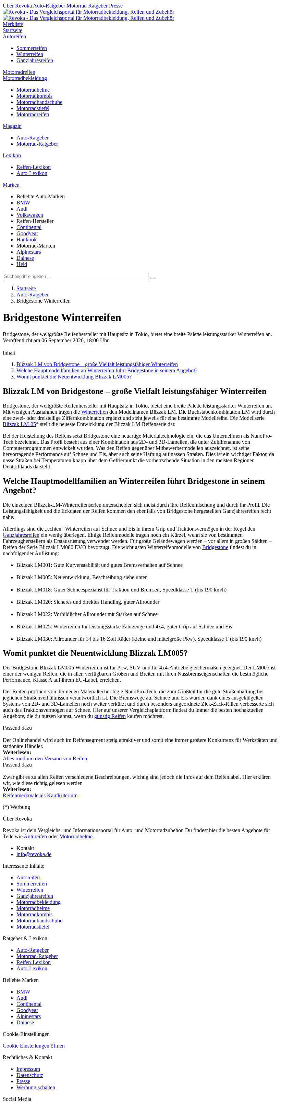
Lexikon (12, 155)
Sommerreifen (31, 48)
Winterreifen (29, 54)
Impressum (28, 1069)
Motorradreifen (19, 72)
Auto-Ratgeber (49, 6)
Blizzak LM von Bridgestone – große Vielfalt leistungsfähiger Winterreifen (97, 364)
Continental (28, 227)
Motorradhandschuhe (39, 102)
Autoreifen (14, 36)
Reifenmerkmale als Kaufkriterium (40, 795)
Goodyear (27, 233)
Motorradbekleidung (25, 78)
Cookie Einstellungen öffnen (34, 1046)
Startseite (12, 30)
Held (21, 264)
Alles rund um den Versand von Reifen (45, 758)
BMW (23, 202)
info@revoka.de (33, 854)
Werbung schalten (35, 1087)
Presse (116, 6)
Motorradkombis (34, 96)
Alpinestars (28, 252)
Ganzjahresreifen (34, 60)
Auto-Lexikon (31, 173)
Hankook (26, 239)
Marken (11, 185)
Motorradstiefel (32, 108)
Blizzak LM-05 (19, 424)
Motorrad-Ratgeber (37, 144)
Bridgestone (215, 547)
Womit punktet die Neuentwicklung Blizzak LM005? (74, 377)
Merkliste (13, 24)
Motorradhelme (33, 90)
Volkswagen (29, 215)
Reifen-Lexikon (33, 167)
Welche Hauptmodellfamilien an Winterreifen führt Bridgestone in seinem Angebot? (106, 370)
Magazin (12, 126)
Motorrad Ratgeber (87, 6)
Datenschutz (29, 1075)
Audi (21, 209)
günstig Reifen (110, 716)
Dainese (25, 258)
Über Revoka (17, 6)
